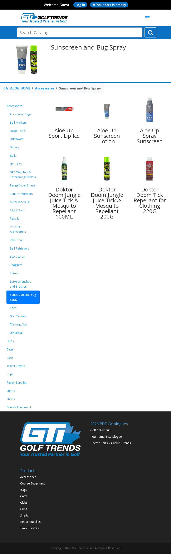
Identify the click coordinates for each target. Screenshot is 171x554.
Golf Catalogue (100, 430)
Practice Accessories (18, 229)
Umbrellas (16, 333)
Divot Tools (18, 131)
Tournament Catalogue (106, 436)
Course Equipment (18, 407)
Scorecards (17, 256)
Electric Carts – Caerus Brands (110, 443)
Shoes (10, 399)
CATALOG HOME (16, 88)
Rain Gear (16, 240)
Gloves (14, 147)
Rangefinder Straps (22, 185)
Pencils (14, 218)
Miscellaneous (19, 202)
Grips (9, 374)
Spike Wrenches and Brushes (20, 283)
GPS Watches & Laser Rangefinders (23, 174)
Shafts (10, 391)
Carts (10, 358)
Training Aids (18, 324)
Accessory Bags (20, 114)
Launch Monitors (21, 194)
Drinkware (17, 139)
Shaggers (16, 265)
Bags (9, 349)
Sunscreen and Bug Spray (23, 297)
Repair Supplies (16, 382)
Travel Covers (15, 366)
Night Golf (17, 210)
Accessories (44, 88)
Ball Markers (18, 122)
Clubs (10, 341)
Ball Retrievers (19, 248)
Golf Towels (18, 316)
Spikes (14, 273)
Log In (80, 4)
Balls (13, 156)
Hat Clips (16, 164)
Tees (13, 308)
